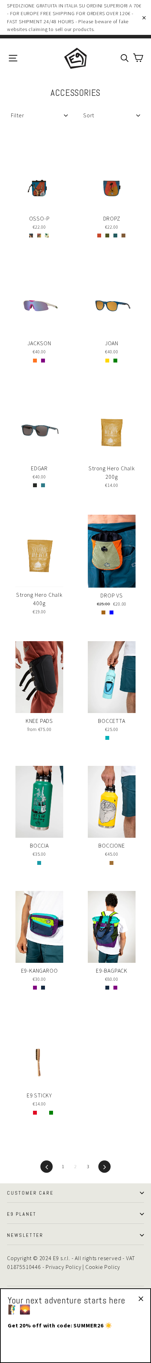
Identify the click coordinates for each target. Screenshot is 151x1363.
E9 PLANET (22, 1214)
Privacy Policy (63, 1266)
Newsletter (25, 1235)
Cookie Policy (102, 1266)
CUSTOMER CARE (30, 1193)
